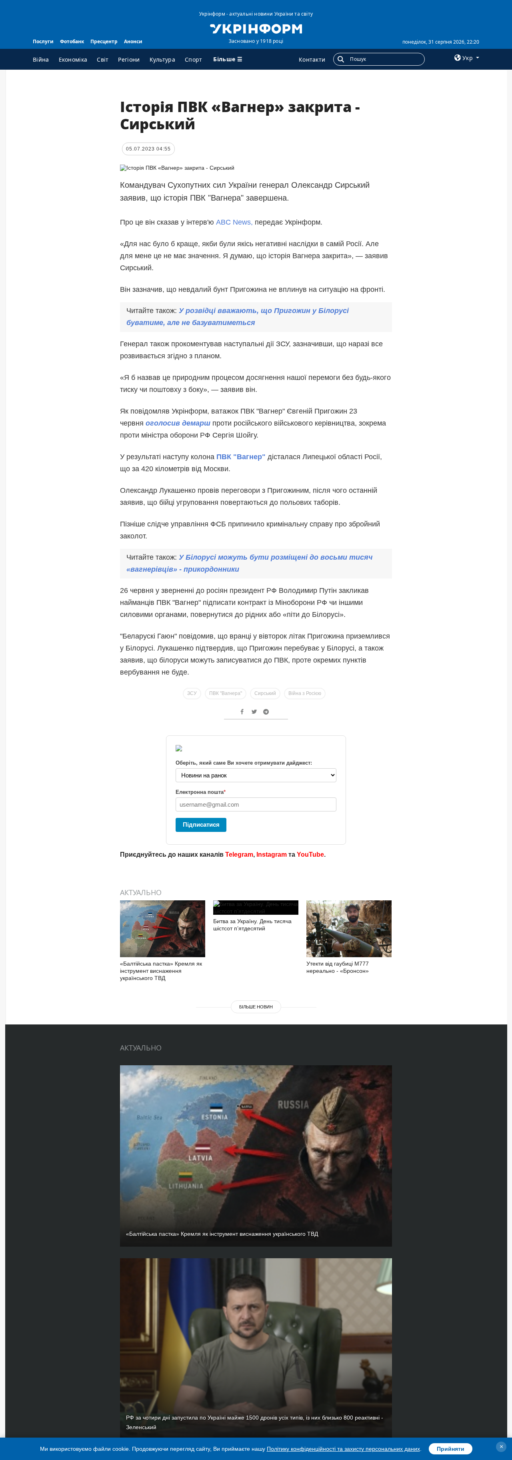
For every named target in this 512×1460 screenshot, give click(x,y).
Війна (41, 59)
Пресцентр (104, 41)
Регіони (129, 59)
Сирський (265, 693)
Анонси (133, 41)
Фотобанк (72, 41)
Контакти (312, 59)
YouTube (310, 854)
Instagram (271, 854)
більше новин (256, 1006)
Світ (102, 59)
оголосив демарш (178, 423)
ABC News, (234, 222)
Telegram (239, 854)
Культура (162, 59)
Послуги (43, 41)
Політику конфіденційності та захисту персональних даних (343, 1449)
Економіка (73, 59)
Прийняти (450, 1449)
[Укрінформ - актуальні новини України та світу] (256, 28)
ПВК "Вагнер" (241, 457)
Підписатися (201, 824)
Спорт (193, 59)
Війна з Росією (304, 693)
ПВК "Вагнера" (225, 693)
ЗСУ (192, 693)
